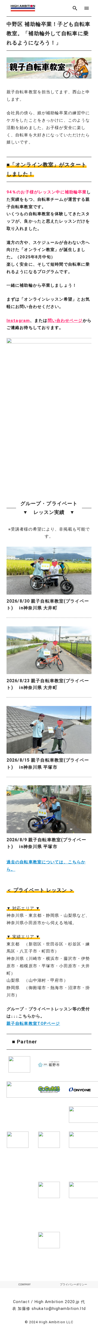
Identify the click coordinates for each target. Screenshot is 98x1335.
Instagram (18, 320)
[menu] (86, 8)
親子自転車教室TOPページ (33, 1023)
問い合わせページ (65, 320)
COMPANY (24, 1284)
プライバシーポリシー (73, 1284)
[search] (75, 8)
